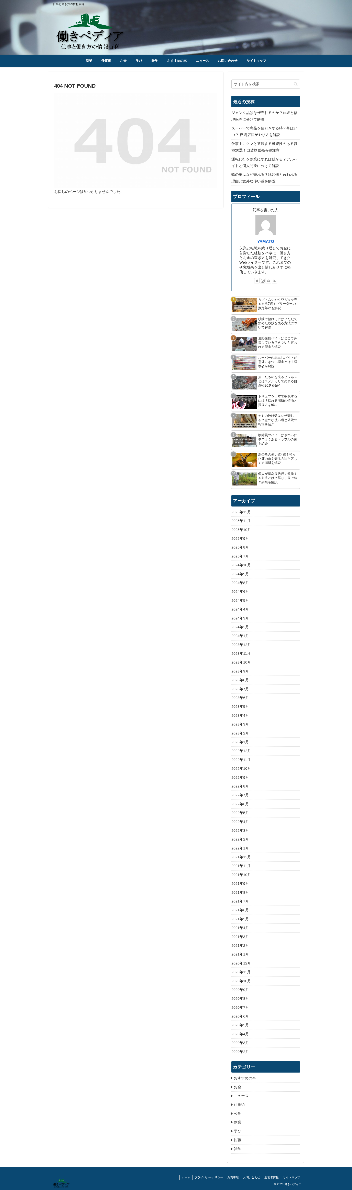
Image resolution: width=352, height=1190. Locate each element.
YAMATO (265, 241)
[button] (295, 84)
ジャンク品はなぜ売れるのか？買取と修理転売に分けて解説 (264, 116)
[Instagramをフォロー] (262, 280)
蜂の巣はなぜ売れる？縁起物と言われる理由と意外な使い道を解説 (264, 178)
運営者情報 (271, 1177)
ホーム (186, 1177)
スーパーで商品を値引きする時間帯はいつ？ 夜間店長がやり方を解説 (264, 131)
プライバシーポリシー (209, 1177)
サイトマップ (291, 1177)
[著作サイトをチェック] (257, 280)
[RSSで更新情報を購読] (274, 280)
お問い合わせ (251, 1177)
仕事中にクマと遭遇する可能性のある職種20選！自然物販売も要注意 (264, 147)
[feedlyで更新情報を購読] (268, 280)
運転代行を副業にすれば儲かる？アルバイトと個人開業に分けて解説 (264, 162)
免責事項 (233, 1177)
